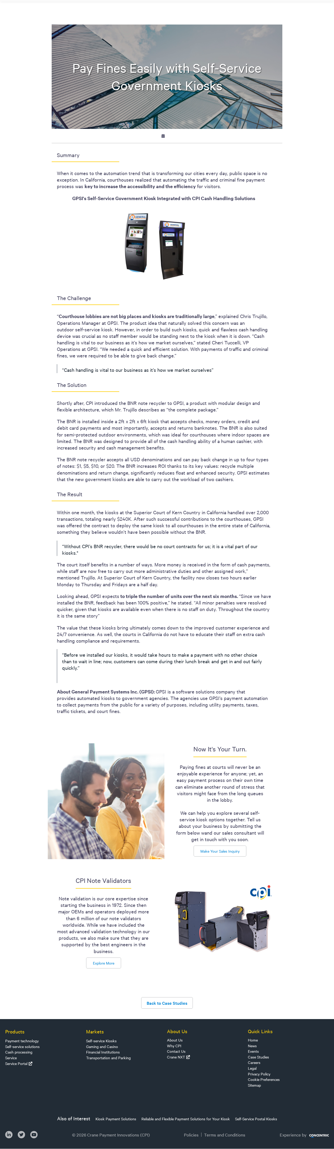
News (252, 1045)
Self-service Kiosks (101, 1040)
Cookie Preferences (264, 1079)
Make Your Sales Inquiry (220, 851)
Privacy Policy (259, 1073)
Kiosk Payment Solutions (116, 1118)
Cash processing (18, 1052)
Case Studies (258, 1057)
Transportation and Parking (108, 1057)
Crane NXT (176, 1057)
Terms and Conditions (224, 1135)
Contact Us (176, 1051)
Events (253, 1051)
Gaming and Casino (102, 1046)
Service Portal (16, 1063)
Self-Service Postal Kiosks (256, 1118)
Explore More (103, 963)
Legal (252, 1068)
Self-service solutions (22, 1046)
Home (253, 1040)
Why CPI (174, 1045)
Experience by (293, 1135)
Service (11, 1057)
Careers (254, 1062)
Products (15, 1031)
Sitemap (254, 1085)
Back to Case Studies (167, 1003)
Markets (95, 1031)
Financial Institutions (103, 1052)
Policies (191, 1135)
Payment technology (22, 1040)
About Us (175, 1040)
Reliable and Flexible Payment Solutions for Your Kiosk (185, 1118)
